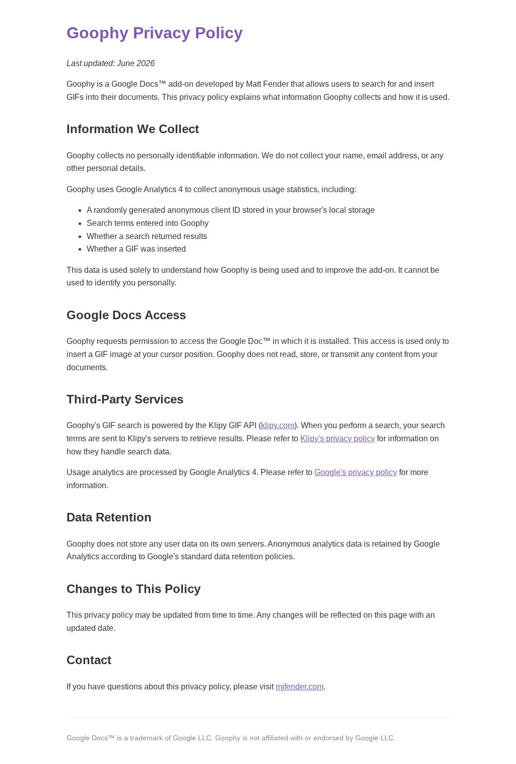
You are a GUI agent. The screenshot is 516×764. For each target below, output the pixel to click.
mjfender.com (300, 686)
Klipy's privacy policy (337, 438)
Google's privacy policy (355, 472)
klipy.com (277, 425)
